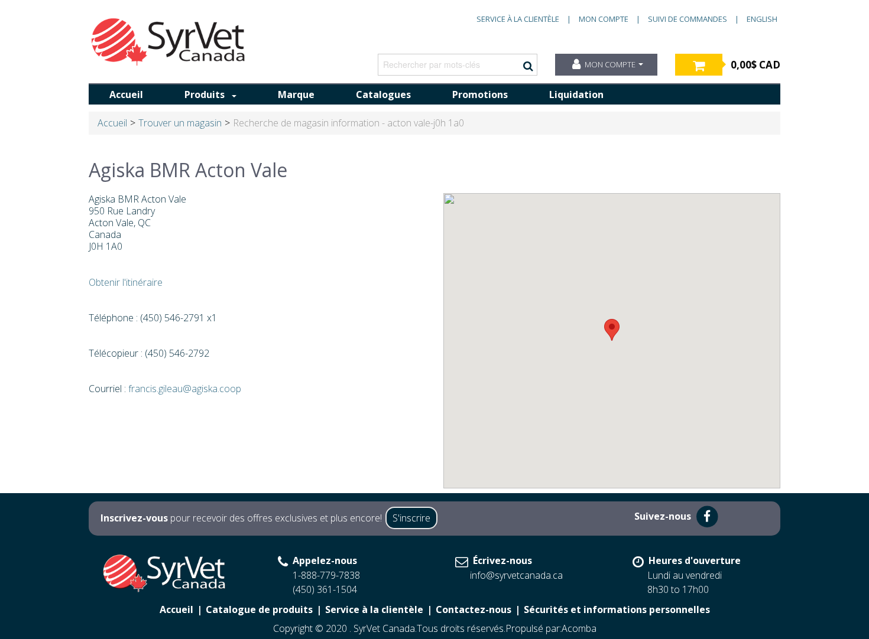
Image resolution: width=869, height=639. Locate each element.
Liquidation (576, 94)
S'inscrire (411, 517)
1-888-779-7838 (326, 575)
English (762, 19)
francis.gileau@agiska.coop (184, 388)
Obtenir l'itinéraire (126, 282)
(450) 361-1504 (325, 589)
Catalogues (383, 94)
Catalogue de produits (259, 609)
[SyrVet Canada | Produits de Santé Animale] (168, 42)
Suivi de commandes (687, 19)
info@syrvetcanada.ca (516, 575)
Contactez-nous (473, 609)
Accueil (126, 94)
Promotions (480, 94)
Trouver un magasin (180, 122)
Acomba (579, 628)
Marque (296, 94)
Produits (204, 94)
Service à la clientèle (517, 19)
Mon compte (603, 19)
